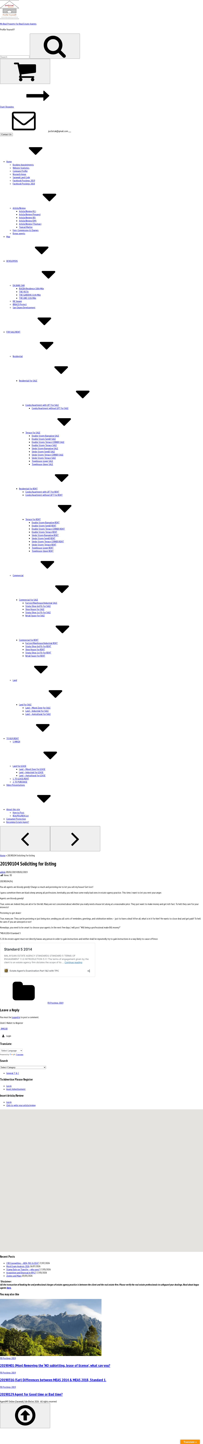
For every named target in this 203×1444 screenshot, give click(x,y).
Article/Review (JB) (27, 217)
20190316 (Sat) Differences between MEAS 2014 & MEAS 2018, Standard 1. (53, 1379)
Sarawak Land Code (21, 177)
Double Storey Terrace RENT (44, 532)
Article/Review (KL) (27, 211)
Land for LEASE (19, 766)
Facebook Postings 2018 (24, 183)
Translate (19, 1054)
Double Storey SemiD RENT (44, 525)
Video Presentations (15, 785)
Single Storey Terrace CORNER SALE (47, 454)
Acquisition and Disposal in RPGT (21, 1272)
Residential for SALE (28, 380)
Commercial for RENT (29, 639)
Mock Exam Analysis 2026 (17, 1266)
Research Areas (19, 174)
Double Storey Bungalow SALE (45, 435)
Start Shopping (7, 106)
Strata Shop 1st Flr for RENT (38, 652)
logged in (16, 1017)
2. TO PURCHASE (20, 781)
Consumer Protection (16, 818)
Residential (18, 356)
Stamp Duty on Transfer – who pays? (23, 1269)
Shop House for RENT (35, 649)
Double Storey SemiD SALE (44, 438)
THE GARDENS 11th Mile (30, 294)
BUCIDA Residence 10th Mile (31, 288)
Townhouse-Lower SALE (42, 461)
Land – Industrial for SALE (37, 710)
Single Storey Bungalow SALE (45, 448)
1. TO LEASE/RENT (21, 778)
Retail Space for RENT (35, 655)
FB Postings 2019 (55, 1002)
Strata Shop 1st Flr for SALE (38, 612)
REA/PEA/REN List (21, 815)
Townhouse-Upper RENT (43, 551)
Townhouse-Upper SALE (42, 464)
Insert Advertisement (16, 1089)
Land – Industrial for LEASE (31, 772)
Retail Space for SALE (35, 615)
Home (9, 161)
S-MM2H (16, 741)
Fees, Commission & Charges (26, 230)
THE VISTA (24, 291)
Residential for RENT (28, 488)
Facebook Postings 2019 (24, 180)
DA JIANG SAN (19, 285)
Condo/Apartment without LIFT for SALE (50, 408)
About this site (13, 809)
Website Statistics (21, 167)
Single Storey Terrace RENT (44, 544)
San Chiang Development (24, 307)
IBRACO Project (20, 304)
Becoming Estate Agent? (17, 822)
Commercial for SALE (28, 599)
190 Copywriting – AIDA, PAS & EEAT (22, 1263)
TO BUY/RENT (12, 738)
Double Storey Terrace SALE (44, 445)
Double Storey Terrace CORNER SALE (48, 442)
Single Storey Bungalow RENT (45, 535)
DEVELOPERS (12, 260)
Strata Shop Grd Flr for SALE (38, 606)
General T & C (12, 1073)
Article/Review (19, 208)
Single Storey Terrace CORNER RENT (48, 541)
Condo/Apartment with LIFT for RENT (42, 491)
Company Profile (20, 171)
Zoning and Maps (14, 1275)
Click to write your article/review (21, 1105)
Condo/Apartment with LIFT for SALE (42, 405)
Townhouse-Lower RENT (43, 547)
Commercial (18, 575)
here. (9, 1287)
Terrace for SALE (32, 432)
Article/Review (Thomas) (30, 223)
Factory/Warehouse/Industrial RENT (41, 643)
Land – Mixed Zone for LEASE (32, 769)
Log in (9, 1085)
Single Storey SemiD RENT (43, 538)
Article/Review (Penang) (30, 214)
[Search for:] (15, 56)
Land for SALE (25, 704)
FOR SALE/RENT (13, 331)
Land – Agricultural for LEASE (32, 775)
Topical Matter (26, 227)
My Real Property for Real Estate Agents (18, 23)
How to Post (18, 812)
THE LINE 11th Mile (27, 298)
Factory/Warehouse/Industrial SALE (41, 602)
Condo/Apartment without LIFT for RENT (44, 494)
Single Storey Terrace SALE (44, 457)
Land (15, 680)
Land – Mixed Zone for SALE (38, 707)
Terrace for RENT (33, 519)
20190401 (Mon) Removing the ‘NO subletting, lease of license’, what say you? (55, 1365)
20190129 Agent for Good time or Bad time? (31, 1394)
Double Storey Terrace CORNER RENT (48, 528)
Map (8, 236)
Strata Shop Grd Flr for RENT (38, 646)
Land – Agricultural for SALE (38, 714)
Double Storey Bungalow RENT (46, 522)
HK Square (17, 301)
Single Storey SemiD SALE (43, 451)
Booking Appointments (23, 164)
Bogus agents (19, 233)
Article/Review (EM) (27, 220)
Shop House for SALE (34, 609)
